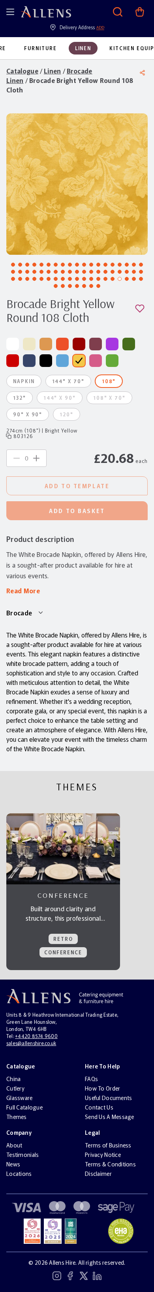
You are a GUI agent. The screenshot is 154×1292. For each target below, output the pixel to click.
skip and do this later (77, 120)
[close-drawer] (140, 14)
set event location (77, 97)
